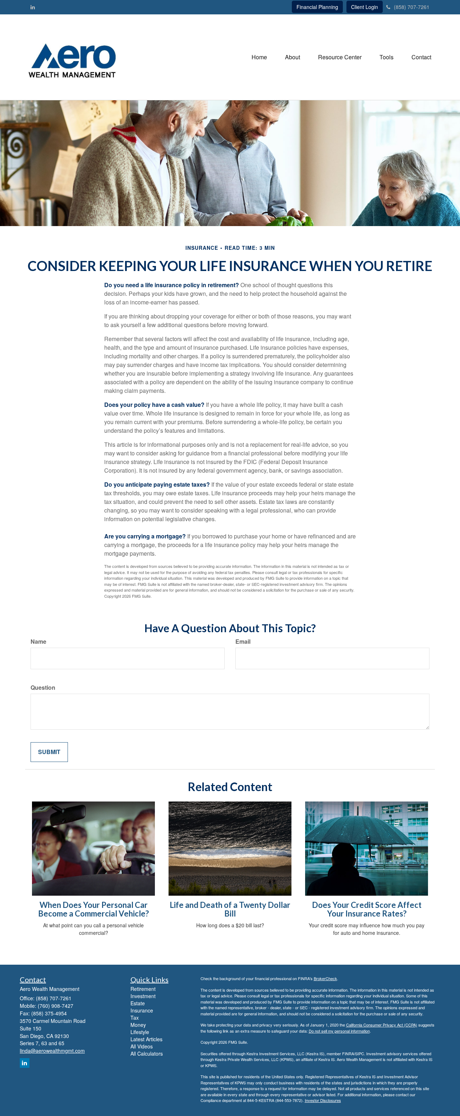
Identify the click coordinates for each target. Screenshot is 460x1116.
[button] (292, 57)
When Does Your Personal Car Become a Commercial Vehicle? (93, 909)
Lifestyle (139, 1031)
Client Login (364, 6)
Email (242, 642)
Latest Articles (146, 1039)
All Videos (141, 1046)
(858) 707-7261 (411, 6)
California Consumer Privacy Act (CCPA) (381, 1025)
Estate (137, 1003)
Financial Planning (317, 6)
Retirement (143, 988)
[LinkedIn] (33, 6)
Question (43, 688)
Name (38, 642)
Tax (134, 1017)
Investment (143, 996)
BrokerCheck (325, 978)
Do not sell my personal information (339, 1031)
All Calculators (146, 1053)
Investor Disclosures (323, 1100)
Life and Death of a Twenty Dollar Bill (230, 909)
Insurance (141, 1010)
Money (138, 1024)
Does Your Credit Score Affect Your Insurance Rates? (367, 909)
